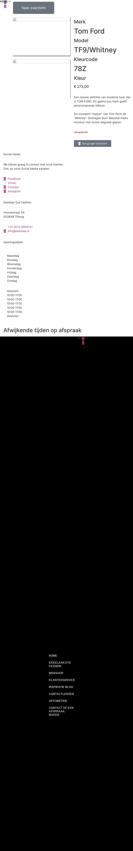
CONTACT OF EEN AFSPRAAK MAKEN (61, 711)
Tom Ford (89, 31)
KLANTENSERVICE (62, 680)
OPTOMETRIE (58, 700)
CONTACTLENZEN (61, 693)
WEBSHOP (56, 673)
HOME (53, 655)
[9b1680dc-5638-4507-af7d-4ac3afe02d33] (41, 79)
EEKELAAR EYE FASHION (60, 664)
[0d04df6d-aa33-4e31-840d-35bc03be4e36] (41, 37)
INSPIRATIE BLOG (61, 687)
